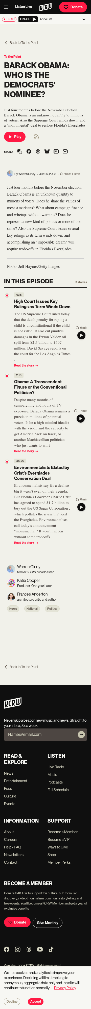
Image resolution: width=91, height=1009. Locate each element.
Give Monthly (47, 922)
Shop (52, 855)
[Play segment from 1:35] (7, 295)
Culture (10, 796)
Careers (10, 839)
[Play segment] (81, 335)
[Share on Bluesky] (47, 152)
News (13, 609)
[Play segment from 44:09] (7, 461)
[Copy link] (19, 152)
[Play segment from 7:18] (7, 376)
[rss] (37, 137)
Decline (12, 1002)
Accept (35, 1002)
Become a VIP (59, 839)
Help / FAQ (12, 847)
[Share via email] (65, 152)
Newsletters (14, 855)
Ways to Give (58, 847)
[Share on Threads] (37, 152)
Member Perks (59, 862)
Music (52, 774)
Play (17, 136)
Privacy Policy (65, 988)
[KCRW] (12, 707)
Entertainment (15, 781)
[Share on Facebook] (28, 152)
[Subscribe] (81, 734)
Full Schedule (58, 790)
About (9, 832)
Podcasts (55, 782)
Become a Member (63, 832)
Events (9, 804)
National (32, 609)
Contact (10, 862)
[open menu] (7, 7)
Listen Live (23, 7)
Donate (77, 7)
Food (8, 788)
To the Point (12, 57)
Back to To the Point (24, 43)
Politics (52, 609)
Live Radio (56, 767)
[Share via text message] (56, 152)
